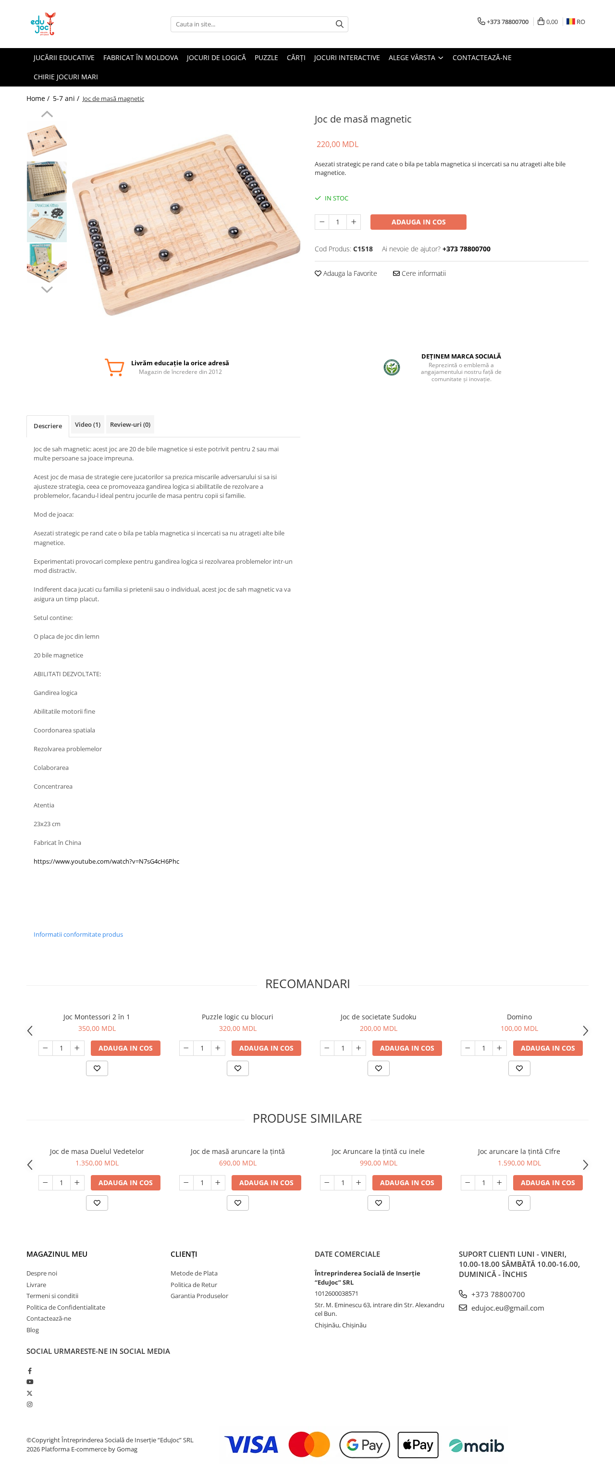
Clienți (184, 1254)
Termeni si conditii (52, 1295)
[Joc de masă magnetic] (186, 225)
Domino (519, 1016)
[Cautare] (339, 24)
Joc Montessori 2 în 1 (96, 1016)
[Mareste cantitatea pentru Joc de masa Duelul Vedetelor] (77, 1182)
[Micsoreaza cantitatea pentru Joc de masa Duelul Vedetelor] (45, 1182)
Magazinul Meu (56, 1254)
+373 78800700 (497, 1294)
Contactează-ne (48, 1318)
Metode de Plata (194, 1273)
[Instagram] (29, 1404)
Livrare (36, 1284)
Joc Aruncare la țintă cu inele (378, 1151)
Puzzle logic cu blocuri (237, 1016)
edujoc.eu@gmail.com (506, 1308)
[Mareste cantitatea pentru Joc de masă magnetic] (353, 222)
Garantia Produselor (199, 1295)
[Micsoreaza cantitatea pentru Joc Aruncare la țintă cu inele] (327, 1182)
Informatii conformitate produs (78, 934)
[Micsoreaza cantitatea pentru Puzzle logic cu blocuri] (186, 1048)
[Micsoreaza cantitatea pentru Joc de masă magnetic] (322, 222)
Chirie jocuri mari (66, 76)
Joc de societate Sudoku (379, 1016)
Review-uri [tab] (130, 424)
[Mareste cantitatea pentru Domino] (499, 1048)
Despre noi (41, 1273)
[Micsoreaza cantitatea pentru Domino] (468, 1048)
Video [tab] (87, 424)
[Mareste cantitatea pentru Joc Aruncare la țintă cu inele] (359, 1182)
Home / (38, 98)
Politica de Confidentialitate (65, 1307)
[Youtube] (29, 1381)
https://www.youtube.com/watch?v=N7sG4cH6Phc (106, 861)
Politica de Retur (194, 1284)
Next (47, 288)
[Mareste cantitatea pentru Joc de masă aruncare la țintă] (218, 1182)
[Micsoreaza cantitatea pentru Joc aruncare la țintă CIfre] (468, 1182)
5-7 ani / (67, 98)
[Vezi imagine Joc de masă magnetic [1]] (47, 181)
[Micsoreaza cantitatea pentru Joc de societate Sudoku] (327, 1048)
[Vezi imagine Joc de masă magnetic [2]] (47, 222)
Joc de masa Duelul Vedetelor (97, 1151)
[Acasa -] (74, 24)
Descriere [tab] (48, 425)
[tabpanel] (186, 225)
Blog (32, 1329)
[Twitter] (29, 1393)
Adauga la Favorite (349, 273)
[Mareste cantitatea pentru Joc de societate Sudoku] (359, 1048)
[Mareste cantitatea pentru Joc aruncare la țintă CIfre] (499, 1182)
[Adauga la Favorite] (97, 1068)
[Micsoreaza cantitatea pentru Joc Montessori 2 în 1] (45, 1048)
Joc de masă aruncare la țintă (238, 1151)
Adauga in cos (419, 221)
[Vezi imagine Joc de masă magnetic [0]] (47, 141)
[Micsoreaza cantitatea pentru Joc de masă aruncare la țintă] (186, 1182)
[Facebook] (29, 1370)
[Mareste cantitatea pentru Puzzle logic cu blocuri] (218, 1048)
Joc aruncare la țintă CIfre (519, 1151)
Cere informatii (423, 273)
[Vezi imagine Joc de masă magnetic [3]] (47, 263)
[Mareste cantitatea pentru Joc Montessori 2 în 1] (77, 1048)
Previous (47, 115)
